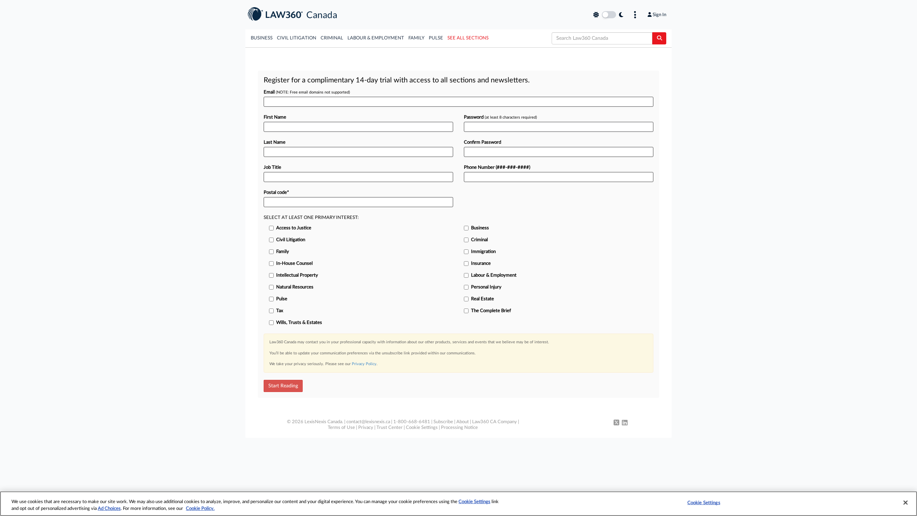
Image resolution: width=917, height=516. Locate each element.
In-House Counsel (294, 263)
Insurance (481, 263)
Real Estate (482, 299)
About (462, 422)
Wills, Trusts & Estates (299, 322)
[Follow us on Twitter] (616, 423)
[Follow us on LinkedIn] (625, 423)
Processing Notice (459, 427)
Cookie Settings (422, 427)
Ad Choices (109, 508)
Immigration (483, 251)
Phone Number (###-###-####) (497, 167)
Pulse (436, 38)
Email (307, 92)
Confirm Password (482, 142)
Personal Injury (486, 287)
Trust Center (389, 427)
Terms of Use (341, 427)
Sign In (659, 15)
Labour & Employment (375, 38)
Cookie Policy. (200, 508)
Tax (279, 311)
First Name (275, 117)
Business (262, 38)
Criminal (332, 38)
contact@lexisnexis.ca (368, 422)
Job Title (272, 167)
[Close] (905, 503)
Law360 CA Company (494, 422)
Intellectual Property (297, 275)
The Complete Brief (491, 311)
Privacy (365, 427)
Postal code (276, 192)
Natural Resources (294, 287)
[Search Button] (659, 38)
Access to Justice (293, 228)
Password (500, 117)
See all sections (468, 38)
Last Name (274, 142)
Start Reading (283, 385)
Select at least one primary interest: (311, 217)
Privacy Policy (364, 364)
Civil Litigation (296, 38)
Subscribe (443, 422)
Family (416, 38)
